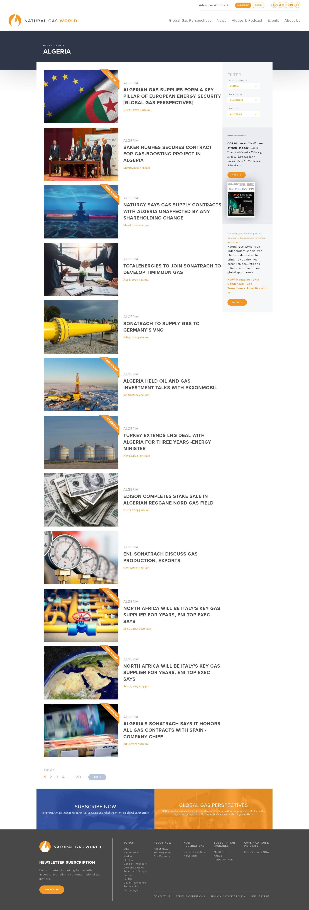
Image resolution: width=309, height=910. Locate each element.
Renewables (131, 886)
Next (95, 777)
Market (128, 856)
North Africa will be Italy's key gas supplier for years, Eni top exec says (171, 615)
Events (273, 20)
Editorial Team (162, 852)
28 (78, 777)
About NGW (161, 848)
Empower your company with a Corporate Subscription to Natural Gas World (246, 238)
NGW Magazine (238, 279)
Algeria (130, 83)
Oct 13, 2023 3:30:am (136, 567)
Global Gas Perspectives (190, 20)
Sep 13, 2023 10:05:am (137, 628)
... (70, 777)
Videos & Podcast (247, 20)
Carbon (128, 875)
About (235, 302)
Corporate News (134, 867)
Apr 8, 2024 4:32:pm (135, 279)
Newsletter (190, 855)
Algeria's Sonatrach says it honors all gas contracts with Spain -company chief (171, 730)
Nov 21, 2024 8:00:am (137, 109)
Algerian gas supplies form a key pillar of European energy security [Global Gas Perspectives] (172, 96)
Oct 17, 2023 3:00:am (136, 510)
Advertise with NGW (256, 852)
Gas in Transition (194, 852)
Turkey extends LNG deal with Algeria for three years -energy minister (167, 442)
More (235, 175)
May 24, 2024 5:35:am (136, 167)
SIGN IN (258, 5)
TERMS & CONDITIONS (190, 896)
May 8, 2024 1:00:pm (136, 225)
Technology (131, 890)
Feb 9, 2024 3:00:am (136, 337)
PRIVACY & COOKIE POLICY (228, 896)
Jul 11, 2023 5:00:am (136, 743)
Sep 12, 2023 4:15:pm (136, 686)
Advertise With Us (214, 5)
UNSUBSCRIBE (260, 896)
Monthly (219, 852)
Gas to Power (132, 852)
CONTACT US (162, 896)
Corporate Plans (224, 859)
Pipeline (129, 860)
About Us (292, 20)
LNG (126, 848)
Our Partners (162, 856)
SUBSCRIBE (243, 5)
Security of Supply (135, 871)
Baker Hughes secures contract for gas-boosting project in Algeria (167, 154)
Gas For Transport (135, 863)
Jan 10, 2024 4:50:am (136, 394)
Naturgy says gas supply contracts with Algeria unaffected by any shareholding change (172, 211)
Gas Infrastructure (135, 882)
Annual (218, 855)
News (221, 20)
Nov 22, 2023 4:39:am (136, 455)
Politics (128, 878)
